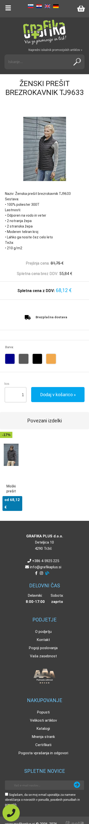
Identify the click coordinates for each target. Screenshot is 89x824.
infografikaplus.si (45, 567)
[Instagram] (41, 573)
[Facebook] (36, 573)
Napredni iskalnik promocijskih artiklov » (55, 50)
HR (39, 6)
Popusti (43, 712)
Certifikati (43, 745)
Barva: (9, 347)
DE (56, 6)
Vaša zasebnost (43, 656)
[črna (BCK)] (37, 359)
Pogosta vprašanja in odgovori (43, 753)
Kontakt (43, 640)
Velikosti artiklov (43, 720)
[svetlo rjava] (51, 359)
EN (47, 6)
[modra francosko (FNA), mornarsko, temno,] (10, 359)
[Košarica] (81, 8)
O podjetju (43, 631)
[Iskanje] (77, 61)
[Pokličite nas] (11, 813)
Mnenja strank (43, 736)
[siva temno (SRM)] (23, 359)
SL (31, 6)
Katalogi (43, 728)
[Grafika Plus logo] (44, 32)
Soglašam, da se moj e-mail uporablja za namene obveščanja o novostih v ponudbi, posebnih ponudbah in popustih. (42, 799)
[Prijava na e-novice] (77, 785)
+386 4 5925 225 (45, 561)
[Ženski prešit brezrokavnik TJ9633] (44, 149)
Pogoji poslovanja (43, 648)
